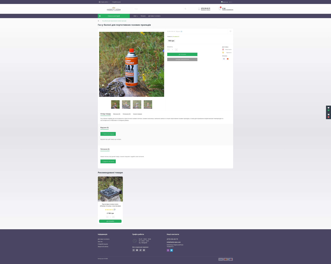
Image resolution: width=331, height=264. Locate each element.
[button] (328, 115)
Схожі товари (137, 114)
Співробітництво (116, 2)
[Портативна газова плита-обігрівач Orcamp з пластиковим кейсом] (110, 189)
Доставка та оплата (154, 16)
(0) (181, 31)
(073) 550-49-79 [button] (172, 239)
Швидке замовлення (182, 59)
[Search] (185, 9)
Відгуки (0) (116, 114)
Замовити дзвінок (205, 9)
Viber (168, 250)
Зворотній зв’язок (103, 246)
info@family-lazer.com (173, 242)
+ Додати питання (108, 161)
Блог (135, 16)
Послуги (143, 16)
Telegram (171, 250)
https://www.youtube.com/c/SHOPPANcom (137, 250)
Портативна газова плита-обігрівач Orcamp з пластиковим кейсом (110, 206)
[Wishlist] (230, 31)
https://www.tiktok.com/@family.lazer (140, 250)
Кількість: (170, 47)
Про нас (100, 241)
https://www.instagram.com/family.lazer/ (133, 250)
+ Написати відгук (108, 134)
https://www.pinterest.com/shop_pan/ (144, 250)
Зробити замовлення (227, 9)
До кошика (182, 54)
